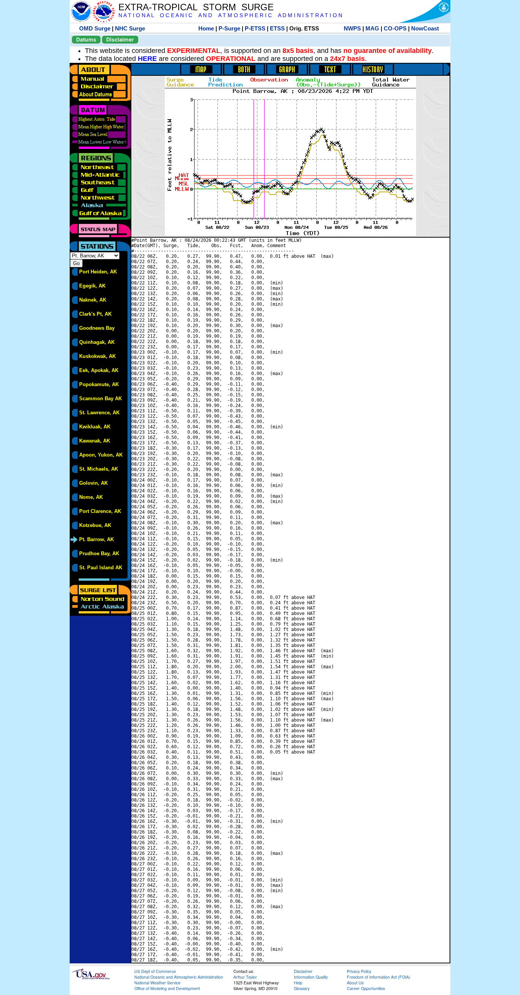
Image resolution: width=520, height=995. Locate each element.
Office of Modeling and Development (167, 988)
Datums (86, 39)
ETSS (277, 28)
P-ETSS (255, 28)
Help (298, 982)
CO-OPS (395, 28)
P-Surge (229, 28)
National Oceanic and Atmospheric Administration (178, 977)
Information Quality (311, 977)
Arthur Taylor (245, 977)
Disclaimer (120, 39)
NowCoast (425, 28)
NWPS (352, 28)
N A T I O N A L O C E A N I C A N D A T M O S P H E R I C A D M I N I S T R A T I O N (230, 15)
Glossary (301, 988)
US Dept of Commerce (155, 971)
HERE (147, 58)
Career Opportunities (366, 988)
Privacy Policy (359, 971)
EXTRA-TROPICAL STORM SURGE (196, 7)
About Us (355, 982)
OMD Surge (94, 28)
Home (206, 28)
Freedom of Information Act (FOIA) (378, 977)
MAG (372, 28)
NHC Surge (130, 28)
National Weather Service (157, 982)
